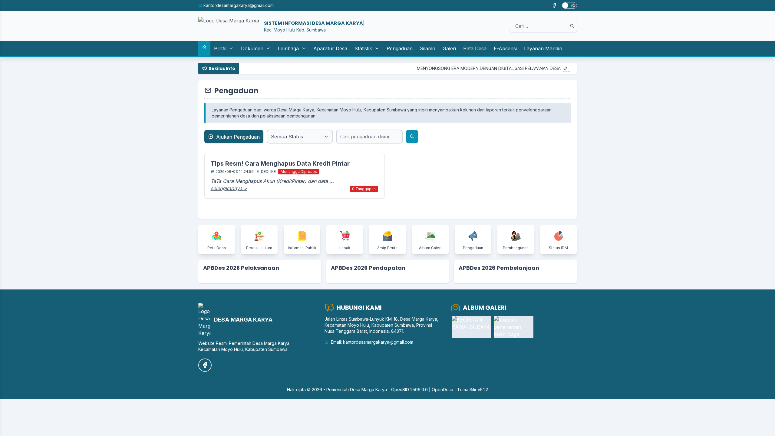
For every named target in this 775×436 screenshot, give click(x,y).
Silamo (427, 48)
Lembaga (288, 48)
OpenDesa (442, 389)
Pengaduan (400, 48)
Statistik (363, 48)
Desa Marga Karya (368, 389)
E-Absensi (505, 48)
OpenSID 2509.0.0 (409, 389)
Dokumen (252, 48)
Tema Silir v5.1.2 (472, 389)
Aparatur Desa (330, 48)
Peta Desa (474, 48)
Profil (220, 48)
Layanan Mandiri (543, 48)
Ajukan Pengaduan (237, 137)
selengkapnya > (229, 188)
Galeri (449, 48)
